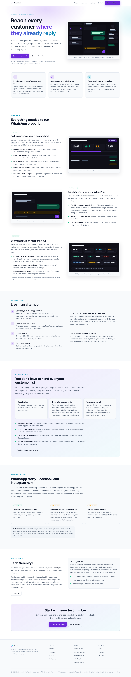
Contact (100, 3)
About (100, 648)
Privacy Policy (78, 648)
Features (51, 648)
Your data (84, 3)
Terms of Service (79, 652)
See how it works (38, 56)
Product (76, 3)
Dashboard (52, 659)
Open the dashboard (20, 56)
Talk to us (16, 593)
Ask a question (75, 624)
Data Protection (79, 655)
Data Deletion (78, 659)
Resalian (17, 3)
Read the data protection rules (27, 450)
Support (101, 655)
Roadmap (92, 3)
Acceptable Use (79, 662)
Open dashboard (112, 3)
